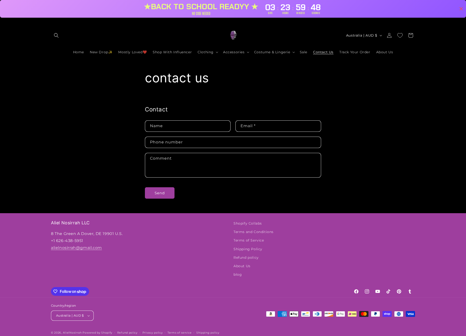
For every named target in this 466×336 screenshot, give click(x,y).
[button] (56, 35)
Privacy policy (152, 332)
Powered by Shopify (97, 332)
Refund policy (246, 257)
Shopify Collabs (247, 223)
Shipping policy (207, 332)
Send (160, 193)
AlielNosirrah (72, 332)
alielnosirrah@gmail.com (76, 247)
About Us (241, 266)
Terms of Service (248, 240)
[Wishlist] (400, 35)
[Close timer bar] (461, 9)
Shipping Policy (247, 249)
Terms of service (179, 332)
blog (237, 274)
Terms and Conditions (253, 232)
